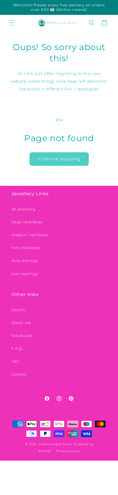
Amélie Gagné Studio (55, 444)
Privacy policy (68, 451)
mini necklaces (26, 247)
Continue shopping (59, 158)
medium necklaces (30, 234)
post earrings (24, 273)
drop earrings (24, 260)
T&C (15, 361)
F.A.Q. (17, 348)
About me (21, 322)
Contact (19, 374)
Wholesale (21, 335)
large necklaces (27, 221)
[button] (11, 23)
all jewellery (23, 209)
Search (18, 309)
